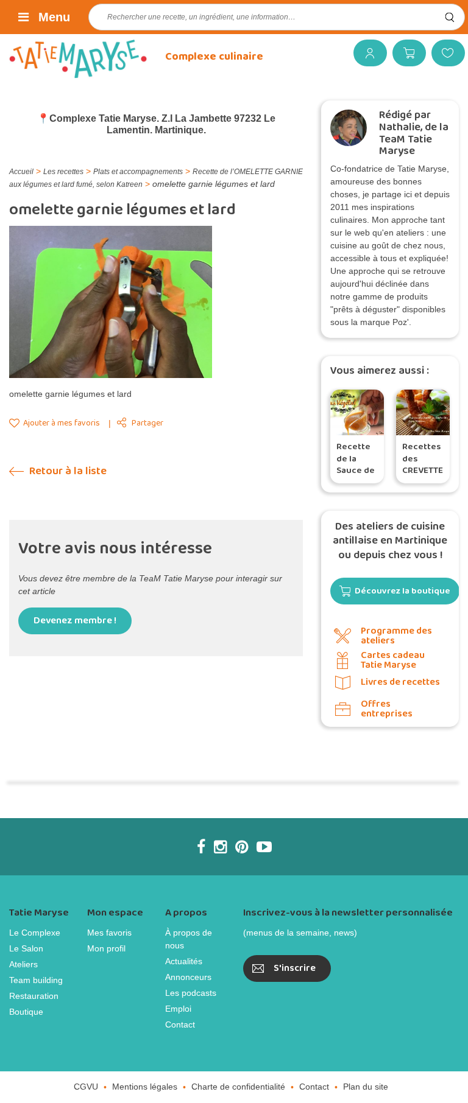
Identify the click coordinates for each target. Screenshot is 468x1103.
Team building (36, 980)
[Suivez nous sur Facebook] (201, 846)
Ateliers (23, 964)
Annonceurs (188, 977)
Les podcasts (190, 993)
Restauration (33, 996)
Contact (180, 1024)
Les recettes (63, 171)
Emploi (178, 1009)
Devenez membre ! (75, 620)
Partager (147, 423)
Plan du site (365, 1086)
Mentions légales (144, 1086)
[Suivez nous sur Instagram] (220, 846)
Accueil (21, 171)
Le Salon (26, 948)
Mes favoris (443, 52)
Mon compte (365, 52)
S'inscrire (295, 968)
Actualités (183, 961)
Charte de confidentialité (238, 1086)
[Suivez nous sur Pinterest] (241, 846)
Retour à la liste (67, 471)
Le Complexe (34, 932)
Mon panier (404, 52)
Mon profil (106, 948)
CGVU (86, 1086)
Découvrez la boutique (402, 591)
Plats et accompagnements (138, 171)
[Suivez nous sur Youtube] (264, 846)
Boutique (26, 1012)
